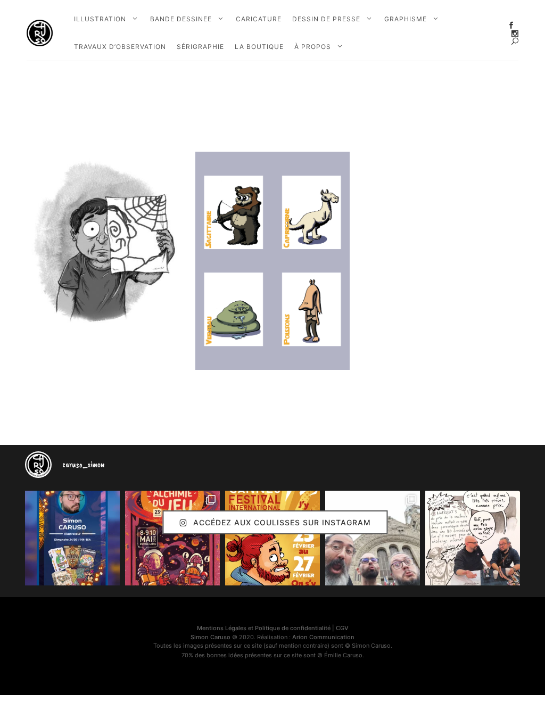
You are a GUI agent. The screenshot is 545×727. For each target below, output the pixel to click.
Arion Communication (323, 637)
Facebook (511, 25)
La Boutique (259, 47)
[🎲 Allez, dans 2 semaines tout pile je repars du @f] (272, 538)
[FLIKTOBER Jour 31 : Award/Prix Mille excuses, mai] (472, 538)
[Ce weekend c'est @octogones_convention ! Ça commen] (72, 538)
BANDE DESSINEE (181, 19)
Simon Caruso (210, 637)
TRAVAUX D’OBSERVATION (120, 47)
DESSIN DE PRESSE (326, 19)
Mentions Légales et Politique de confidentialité (264, 628)
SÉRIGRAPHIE (200, 47)
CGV (342, 628)
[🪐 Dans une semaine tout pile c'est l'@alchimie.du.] (172, 538)
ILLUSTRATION (100, 19)
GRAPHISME (405, 19)
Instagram (514, 33)
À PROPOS (312, 47)
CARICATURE (259, 19)
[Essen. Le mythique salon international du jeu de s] (372, 538)
